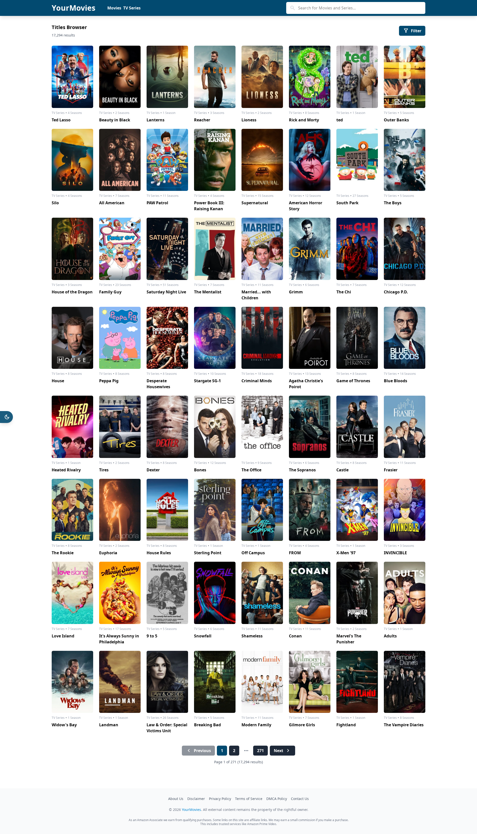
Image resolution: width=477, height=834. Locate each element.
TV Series (132, 8)
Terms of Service (248, 798)
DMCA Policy (276, 798)
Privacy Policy (220, 798)
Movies (114, 8)
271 (260, 750)
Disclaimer (196, 798)
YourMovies (73, 7)
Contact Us (300, 798)
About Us (175, 798)
